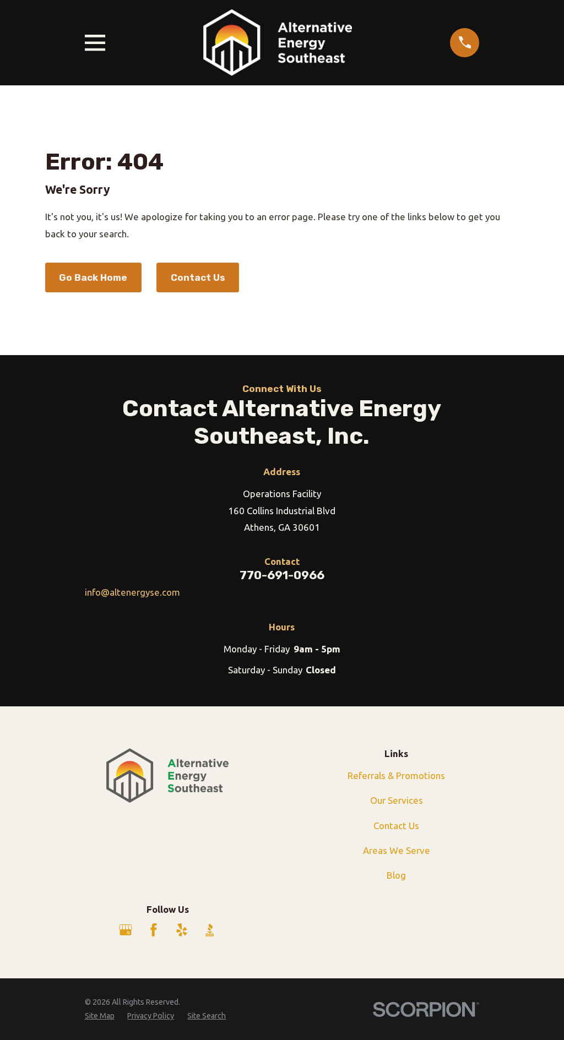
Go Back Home (93, 277)
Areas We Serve (396, 850)
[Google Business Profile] (125, 929)
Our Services (396, 800)
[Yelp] (181, 929)
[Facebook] (153, 929)
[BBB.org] (209, 929)
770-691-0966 (282, 575)
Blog (396, 875)
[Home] (277, 42)
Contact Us (198, 277)
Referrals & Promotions (396, 775)
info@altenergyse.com (132, 592)
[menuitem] (100, 1016)
